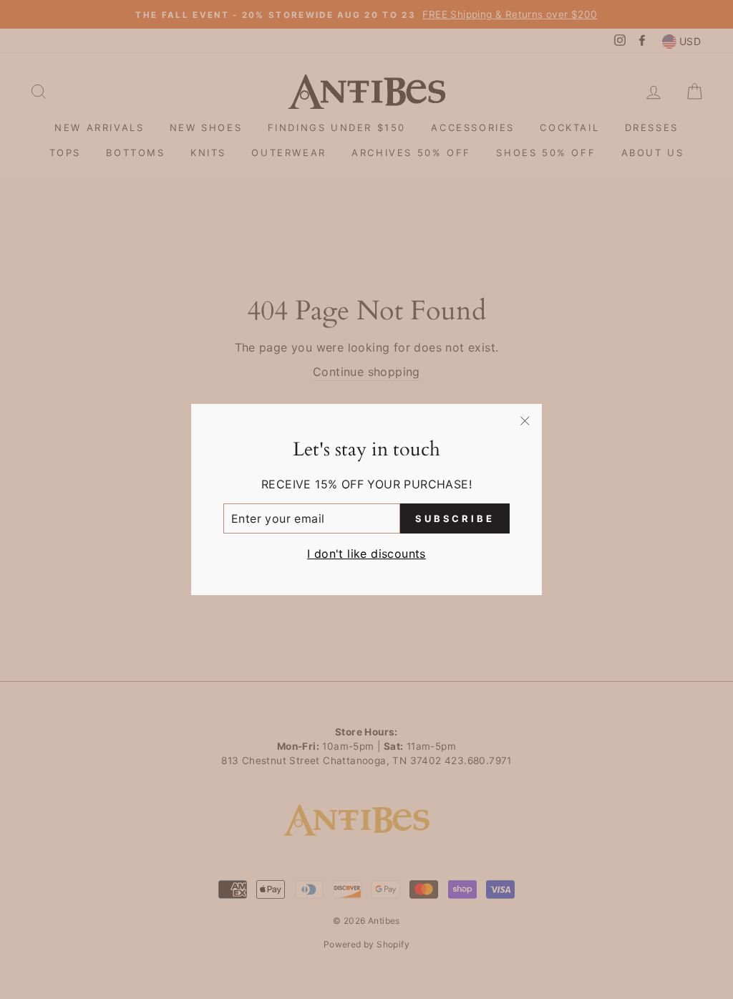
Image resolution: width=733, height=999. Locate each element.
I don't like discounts (366, 553)
